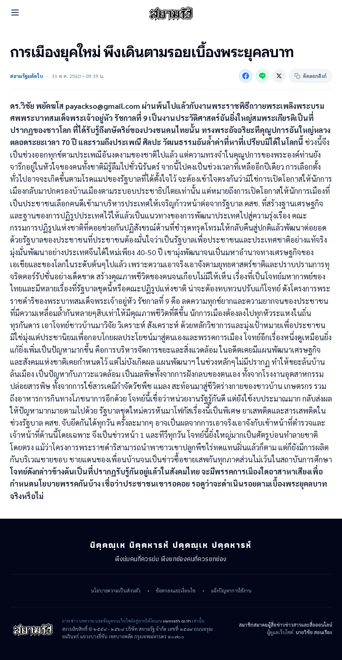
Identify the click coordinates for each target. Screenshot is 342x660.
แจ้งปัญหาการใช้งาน (231, 591)
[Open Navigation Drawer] (15, 12)
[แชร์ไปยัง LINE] (262, 76)
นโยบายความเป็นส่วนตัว (116, 591)
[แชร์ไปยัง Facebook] (245, 76)
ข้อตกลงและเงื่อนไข (176, 591)
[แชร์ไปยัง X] (279, 76)
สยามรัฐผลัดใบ (26, 76)
